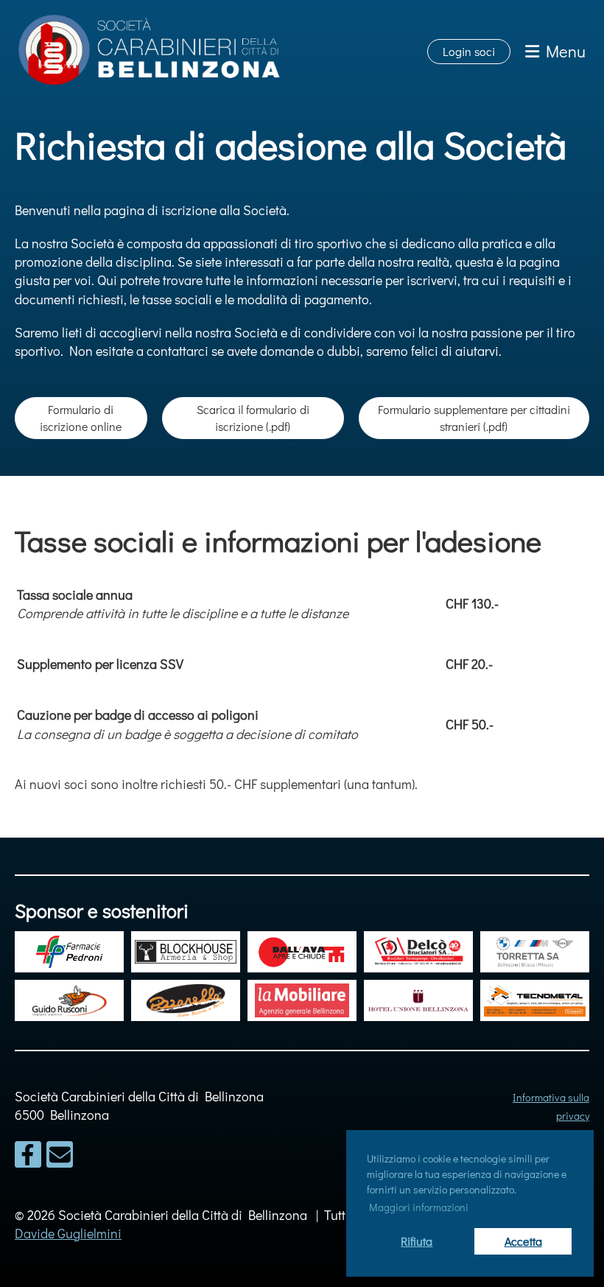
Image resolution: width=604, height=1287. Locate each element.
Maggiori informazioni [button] (418, 1207)
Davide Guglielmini (68, 1233)
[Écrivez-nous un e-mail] (59, 1157)
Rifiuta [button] (416, 1241)
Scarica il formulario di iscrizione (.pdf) (253, 417)
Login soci (469, 51)
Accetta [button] (523, 1241)
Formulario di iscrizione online (81, 417)
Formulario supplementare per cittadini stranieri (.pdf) (474, 417)
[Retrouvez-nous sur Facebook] (28, 1157)
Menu (562, 51)
